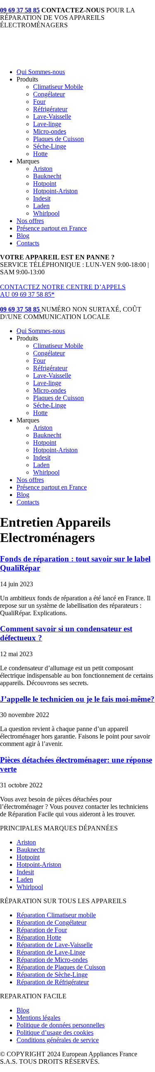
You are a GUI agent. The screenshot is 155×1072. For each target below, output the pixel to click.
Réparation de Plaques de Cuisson (61, 967)
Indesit (41, 198)
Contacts (28, 243)
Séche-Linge (49, 146)
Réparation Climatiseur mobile (56, 915)
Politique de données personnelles (61, 1025)
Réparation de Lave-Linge (51, 952)
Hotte (40, 153)
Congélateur (49, 94)
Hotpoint (44, 183)
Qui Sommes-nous (41, 71)
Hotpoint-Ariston (55, 190)
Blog (23, 235)
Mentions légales (38, 1017)
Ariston (42, 168)
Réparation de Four (42, 929)
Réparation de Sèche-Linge (52, 974)
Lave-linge (47, 123)
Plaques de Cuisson (58, 138)
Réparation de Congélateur (51, 922)
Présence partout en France (52, 228)
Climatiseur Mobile (58, 86)
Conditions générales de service (58, 1039)
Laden (41, 205)
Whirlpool (46, 213)
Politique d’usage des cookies (55, 1032)
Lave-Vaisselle (52, 116)
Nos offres (30, 220)
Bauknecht (47, 176)
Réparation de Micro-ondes (52, 959)
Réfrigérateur (50, 109)
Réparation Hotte (39, 937)
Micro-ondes (49, 131)
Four (39, 101)
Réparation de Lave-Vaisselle (55, 944)
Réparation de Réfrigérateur (53, 982)
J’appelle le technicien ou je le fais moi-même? (77, 699)
